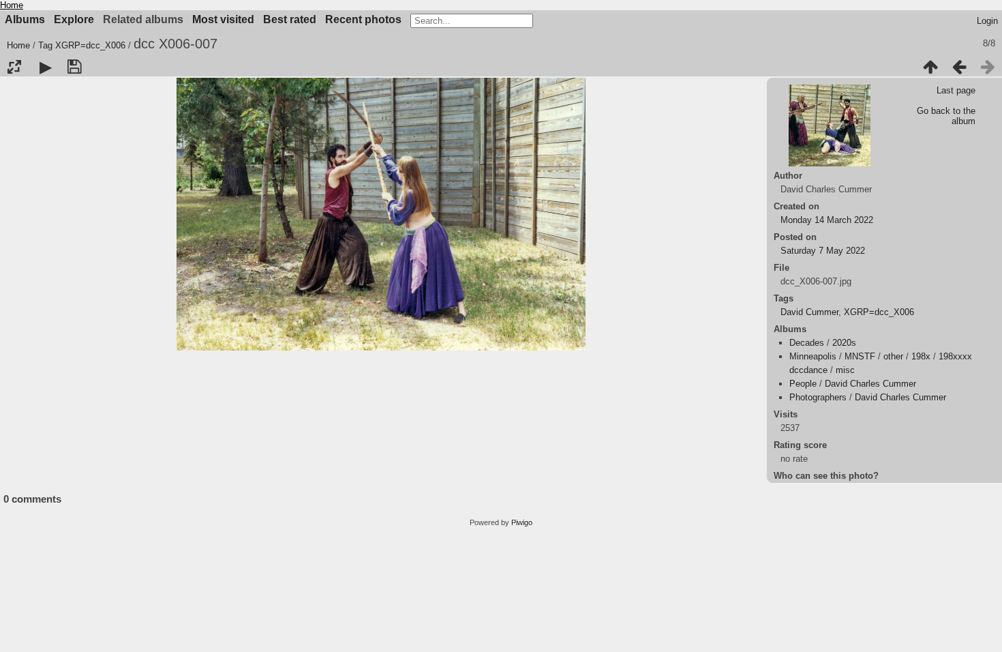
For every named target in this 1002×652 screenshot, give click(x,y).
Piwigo (521, 522)
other (893, 356)
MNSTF (860, 356)
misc (845, 370)
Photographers (818, 397)
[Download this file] (74, 66)
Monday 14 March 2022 (826, 220)
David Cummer (809, 312)
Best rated (289, 19)
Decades (806, 343)
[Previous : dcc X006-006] (959, 66)
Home (11, 5)
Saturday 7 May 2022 (822, 251)
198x (920, 356)
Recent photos (363, 19)
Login (987, 21)
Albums (25, 19)
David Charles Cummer (870, 384)
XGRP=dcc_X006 (90, 45)
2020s (844, 343)
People (803, 384)
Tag (45, 45)
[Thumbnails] (930, 66)
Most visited (223, 19)
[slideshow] (45, 66)
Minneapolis (812, 356)
